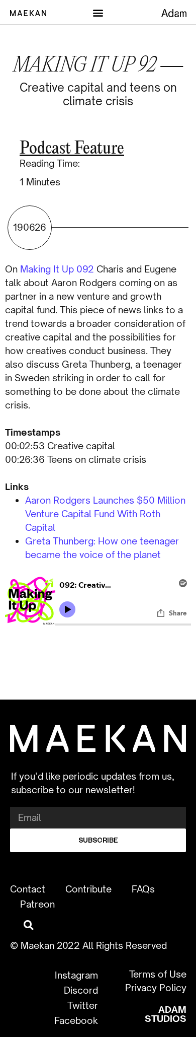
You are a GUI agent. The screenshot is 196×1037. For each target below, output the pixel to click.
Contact (27, 888)
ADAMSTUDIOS (165, 1014)
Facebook (76, 1020)
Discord (81, 990)
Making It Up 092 (57, 268)
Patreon (37, 904)
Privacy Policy (155, 987)
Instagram (76, 975)
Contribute (88, 888)
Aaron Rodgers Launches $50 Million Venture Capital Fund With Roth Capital (105, 514)
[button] (98, 12)
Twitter (82, 1005)
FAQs (143, 888)
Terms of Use (157, 974)
